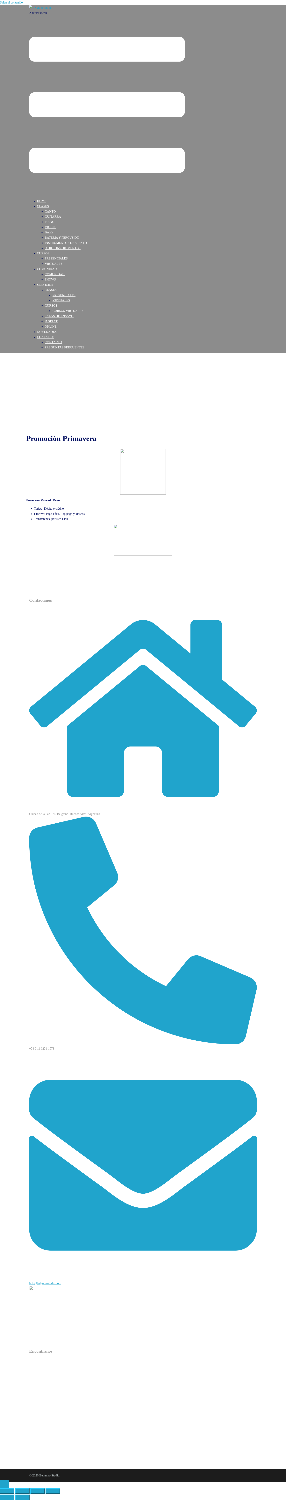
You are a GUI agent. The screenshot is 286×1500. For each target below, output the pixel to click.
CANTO (50, 211)
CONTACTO (45, 337)
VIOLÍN (50, 227)
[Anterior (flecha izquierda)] (7, 1497)
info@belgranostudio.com (45, 1283)
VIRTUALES (53, 263)
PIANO (49, 221)
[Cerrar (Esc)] (53, 1491)
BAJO (49, 232)
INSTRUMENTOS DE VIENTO (66, 242)
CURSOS (43, 253)
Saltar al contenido (11, 2)
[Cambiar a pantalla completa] (22, 1491)
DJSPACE (51, 321)
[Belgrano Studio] (40, 7)
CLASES (43, 206)
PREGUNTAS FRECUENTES (64, 347)
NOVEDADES (47, 331)
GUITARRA (53, 216)
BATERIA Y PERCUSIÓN (62, 237)
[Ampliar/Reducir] (7, 1491)
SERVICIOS (45, 284)
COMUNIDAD (47, 269)
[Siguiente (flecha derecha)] (22, 1497)
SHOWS (50, 279)
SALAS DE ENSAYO (59, 316)
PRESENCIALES (56, 258)
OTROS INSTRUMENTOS (63, 248)
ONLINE (51, 326)
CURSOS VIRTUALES (68, 310)
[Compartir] (37, 1491)
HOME (41, 201)
